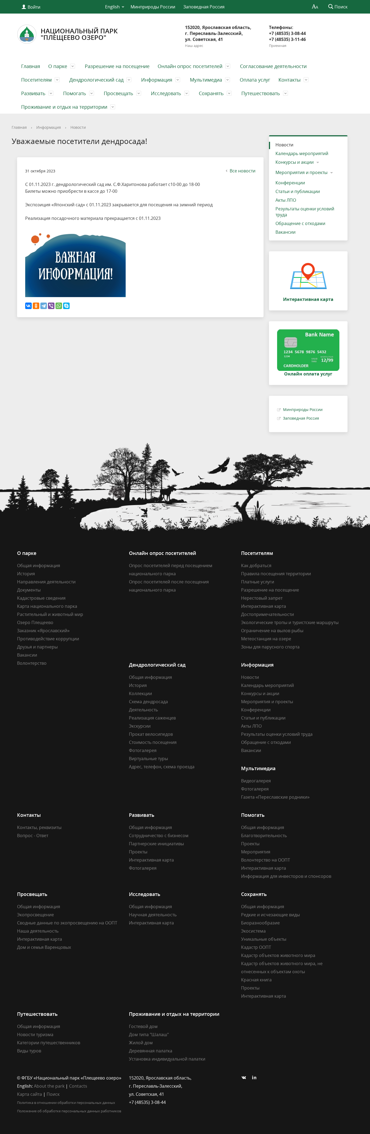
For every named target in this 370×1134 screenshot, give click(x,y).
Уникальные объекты (263, 939)
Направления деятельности (46, 582)
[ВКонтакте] (28, 306)
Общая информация (38, 565)
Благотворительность (264, 836)
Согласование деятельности (273, 66)
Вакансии (285, 232)
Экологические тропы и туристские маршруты (290, 622)
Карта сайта (29, 1094)
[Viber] (51, 306)
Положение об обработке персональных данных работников (69, 1111)
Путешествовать (260, 93)
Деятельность (143, 710)
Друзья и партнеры (37, 647)
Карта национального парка (47, 606)
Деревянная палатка (150, 1051)
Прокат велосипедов (151, 734)
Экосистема (253, 931)
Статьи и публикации (297, 191)
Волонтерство (32, 663)
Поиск (53, 1094)
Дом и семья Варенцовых (44, 947)
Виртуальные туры (148, 759)
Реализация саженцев (152, 718)
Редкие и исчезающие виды (270, 915)
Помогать (74, 93)
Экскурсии (140, 726)
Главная (30, 66)
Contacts (78, 1086)
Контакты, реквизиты (39, 827)
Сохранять (211, 93)
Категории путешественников (48, 1043)
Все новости (242, 171)
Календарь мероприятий (301, 153)
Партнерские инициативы (156, 844)
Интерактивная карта (263, 606)
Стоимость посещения (153, 742)
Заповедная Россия (204, 7)
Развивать (33, 93)
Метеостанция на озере (266, 639)
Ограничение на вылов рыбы (272, 631)
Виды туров (29, 1051)
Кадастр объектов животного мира (278, 955)
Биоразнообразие (260, 923)
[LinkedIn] (256, 1078)
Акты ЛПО (285, 200)
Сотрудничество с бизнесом (159, 836)
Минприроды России (153, 7)
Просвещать (118, 93)
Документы (29, 590)
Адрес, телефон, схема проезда (161, 767)
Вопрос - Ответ (32, 836)
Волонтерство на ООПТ (265, 860)
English (112, 7)
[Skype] (66, 306)
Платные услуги (257, 582)
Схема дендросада (148, 702)
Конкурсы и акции (294, 162)
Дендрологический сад (96, 79)
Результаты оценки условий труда (304, 212)
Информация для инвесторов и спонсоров (286, 876)
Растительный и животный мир (50, 614)
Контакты (289, 79)
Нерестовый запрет (262, 598)
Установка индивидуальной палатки (167, 1059)
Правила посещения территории (276, 574)
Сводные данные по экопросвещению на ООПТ (67, 923)
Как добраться (256, 565)
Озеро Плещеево (35, 622)
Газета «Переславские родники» (275, 797)
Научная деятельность (153, 915)
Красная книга (256, 980)
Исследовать (166, 93)
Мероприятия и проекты (301, 172)
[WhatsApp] (59, 306)
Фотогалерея (143, 750)
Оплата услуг (255, 79)
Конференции (290, 183)
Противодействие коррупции (48, 639)
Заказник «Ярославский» (43, 631)
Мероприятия (255, 852)
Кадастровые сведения (41, 598)
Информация (156, 79)
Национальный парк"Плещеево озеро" (79, 34)
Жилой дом (141, 1043)
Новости (78, 127)
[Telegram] (43, 306)
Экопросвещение (35, 915)
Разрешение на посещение (117, 66)
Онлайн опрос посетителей (190, 66)
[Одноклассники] (36, 306)
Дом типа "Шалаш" (149, 1034)
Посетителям (36, 79)
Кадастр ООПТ (256, 947)
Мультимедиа (206, 79)
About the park (49, 1086)
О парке (57, 66)
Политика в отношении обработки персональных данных (66, 1102)
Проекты (138, 852)
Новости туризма (35, 1034)
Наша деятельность (38, 931)
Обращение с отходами (300, 223)
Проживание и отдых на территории (64, 107)
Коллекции (140, 693)
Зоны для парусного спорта (270, 647)
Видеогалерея (256, 781)
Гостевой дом (143, 1026)
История (26, 574)
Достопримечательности (267, 614)
